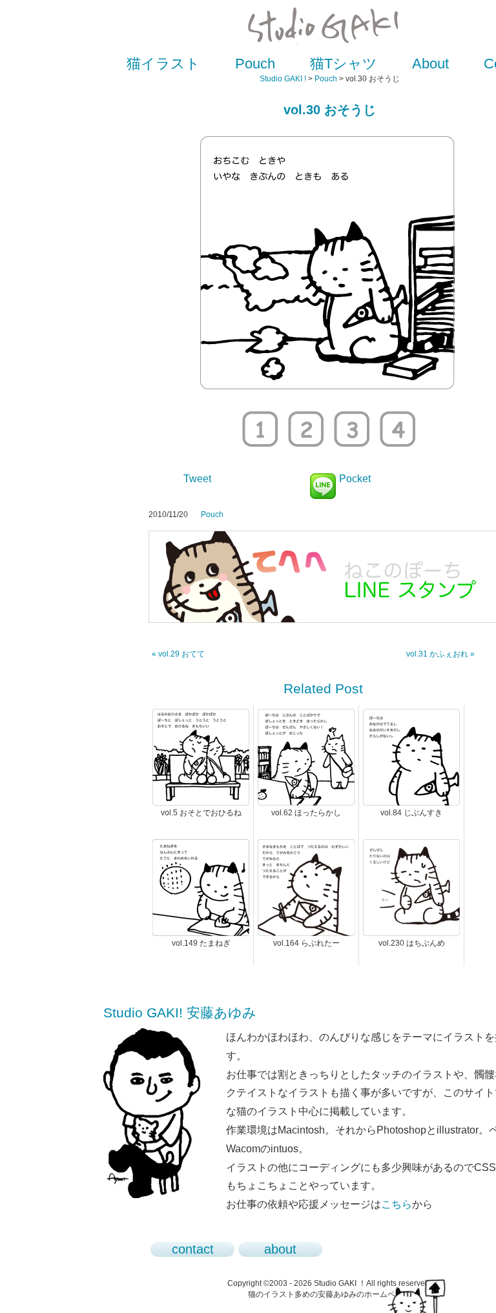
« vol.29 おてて (178, 653)
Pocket (355, 478)
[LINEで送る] (323, 478)
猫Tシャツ (343, 64)
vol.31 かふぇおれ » (440, 653)
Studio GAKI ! (283, 78)
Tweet (197, 478)
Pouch (255, 64)
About (430, 64)
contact (193, 1249)
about (280, 1249)
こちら (396, 1204)
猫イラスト (163, 64)
